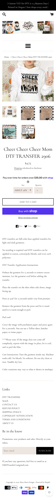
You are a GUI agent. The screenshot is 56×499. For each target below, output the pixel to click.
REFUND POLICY (11, 408)
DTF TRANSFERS (11, 397)
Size (22, 185)
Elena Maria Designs (27, 482)
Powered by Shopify (43, 482)
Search (5, 400)
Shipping (18, 168)
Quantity (38, 185)
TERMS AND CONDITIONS (16, 419)
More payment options (28, 217)
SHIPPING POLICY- (12, 412)
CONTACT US (9, 404)
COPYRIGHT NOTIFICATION (17, 415)
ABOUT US (7, 423)
